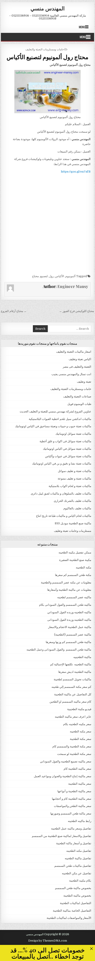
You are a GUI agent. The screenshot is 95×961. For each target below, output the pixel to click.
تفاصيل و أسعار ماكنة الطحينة (73, 843)
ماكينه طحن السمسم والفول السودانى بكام (65, 604)
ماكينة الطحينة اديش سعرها (74, 671)
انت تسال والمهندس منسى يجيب (71, 374)
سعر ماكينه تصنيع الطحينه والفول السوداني (65, 761)
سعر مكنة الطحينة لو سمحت (74, 754)
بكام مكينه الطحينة (80, 880)
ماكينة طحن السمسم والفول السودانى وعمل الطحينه (59, 649)
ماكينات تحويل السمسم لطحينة (72, 679)
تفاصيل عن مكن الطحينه (76, 873)
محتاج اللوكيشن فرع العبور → (76, 311)
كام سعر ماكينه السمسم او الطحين (70, 701)
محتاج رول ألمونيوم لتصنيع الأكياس (47, 57)
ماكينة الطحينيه (82, 657)
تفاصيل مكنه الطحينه (78, 850)
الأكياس (59, 276)
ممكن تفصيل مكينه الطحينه (75, 552)
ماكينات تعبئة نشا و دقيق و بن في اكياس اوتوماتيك (61, 463)
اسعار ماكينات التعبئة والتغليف (73, 351)
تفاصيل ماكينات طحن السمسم (72, 865)
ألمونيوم (70, 276)
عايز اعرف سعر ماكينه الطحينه (73, 716)
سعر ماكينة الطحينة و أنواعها (74, 791)
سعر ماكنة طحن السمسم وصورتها (70, 813)
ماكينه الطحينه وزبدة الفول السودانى (69, 619)
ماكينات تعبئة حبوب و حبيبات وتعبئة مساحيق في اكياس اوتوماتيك (53, 426)
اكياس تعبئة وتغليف (80, 359)
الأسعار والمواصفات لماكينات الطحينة (69, 918)
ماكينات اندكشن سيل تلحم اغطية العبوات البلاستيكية (60, 419)
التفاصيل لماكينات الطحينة (75, 903)
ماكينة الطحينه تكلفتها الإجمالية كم (70, 664)
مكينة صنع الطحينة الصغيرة (75, 560)
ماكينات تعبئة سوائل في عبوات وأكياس (68, 456)
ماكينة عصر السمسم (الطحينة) (72, 634)
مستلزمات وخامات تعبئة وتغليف (72, 530)
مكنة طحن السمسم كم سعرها (73, 575)
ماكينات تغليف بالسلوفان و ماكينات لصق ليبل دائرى (61, 493)
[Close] (91, 948)
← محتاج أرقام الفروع (14, 311)
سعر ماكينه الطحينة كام (77, 768)
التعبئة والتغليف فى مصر (77, 366)
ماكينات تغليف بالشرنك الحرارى (72, 500)
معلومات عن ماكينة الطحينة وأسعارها (69, 589)
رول (51, 276)
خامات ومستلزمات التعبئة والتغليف (44, 49)
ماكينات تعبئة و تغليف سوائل (74, 471)
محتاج (35, 276)
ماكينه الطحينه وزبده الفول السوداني (69, 612)
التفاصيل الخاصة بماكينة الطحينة (72, 910)
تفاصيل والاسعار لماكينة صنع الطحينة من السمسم (61, 836)
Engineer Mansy (72, 286)
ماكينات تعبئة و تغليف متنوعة (74, 478)
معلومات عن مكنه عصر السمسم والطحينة (66, 582)
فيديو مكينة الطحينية (79, 709)
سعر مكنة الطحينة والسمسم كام (71, 746)
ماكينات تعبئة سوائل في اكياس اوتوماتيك (67, 448)
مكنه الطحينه (83, 567)
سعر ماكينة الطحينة (79, 783)
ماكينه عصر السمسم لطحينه (74, 597)
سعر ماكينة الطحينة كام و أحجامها (71, 798)
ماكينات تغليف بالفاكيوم (77, 508)
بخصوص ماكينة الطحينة (77, 895)
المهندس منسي (47, 8)
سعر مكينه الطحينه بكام (77, 724)
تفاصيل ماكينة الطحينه (78, 858)
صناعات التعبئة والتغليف (77, 396)
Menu (82, 27)
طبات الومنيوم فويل (79, 404)
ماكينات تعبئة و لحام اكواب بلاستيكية (70, 486)
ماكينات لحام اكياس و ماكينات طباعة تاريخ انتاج (63, 515)
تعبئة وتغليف (84, 381)
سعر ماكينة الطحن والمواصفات (72, 806)
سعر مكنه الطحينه (80, 731)
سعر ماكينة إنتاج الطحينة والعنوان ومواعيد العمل (62, 776)
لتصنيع (44, 276)
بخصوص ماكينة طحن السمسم (73, 888)
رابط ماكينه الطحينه (79, 821)
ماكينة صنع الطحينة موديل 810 (73, 523)
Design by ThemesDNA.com (47, 940)
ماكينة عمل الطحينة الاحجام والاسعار (69, 627)
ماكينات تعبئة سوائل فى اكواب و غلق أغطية (65, 441)
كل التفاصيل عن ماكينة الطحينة (72, 694)
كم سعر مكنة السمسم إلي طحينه (71, 686)
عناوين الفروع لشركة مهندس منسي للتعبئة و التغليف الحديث (55, 411)
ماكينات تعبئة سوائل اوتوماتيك (73, 433)
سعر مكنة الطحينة (80, 739)
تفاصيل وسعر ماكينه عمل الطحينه (71, 828)
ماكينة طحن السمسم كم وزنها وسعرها (68, 642)
